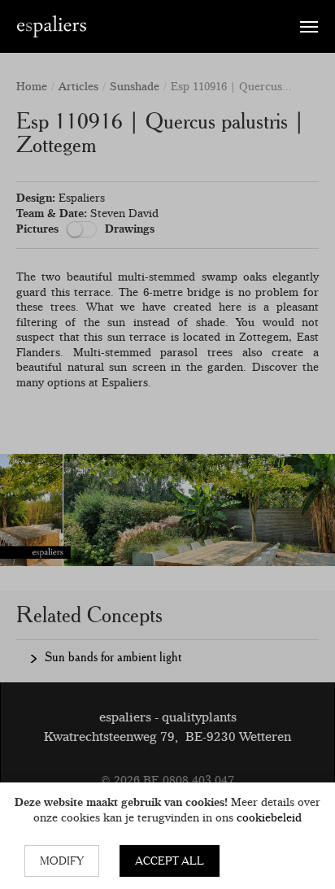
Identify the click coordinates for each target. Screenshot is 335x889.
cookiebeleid (269, 817)
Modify (62, 860)
